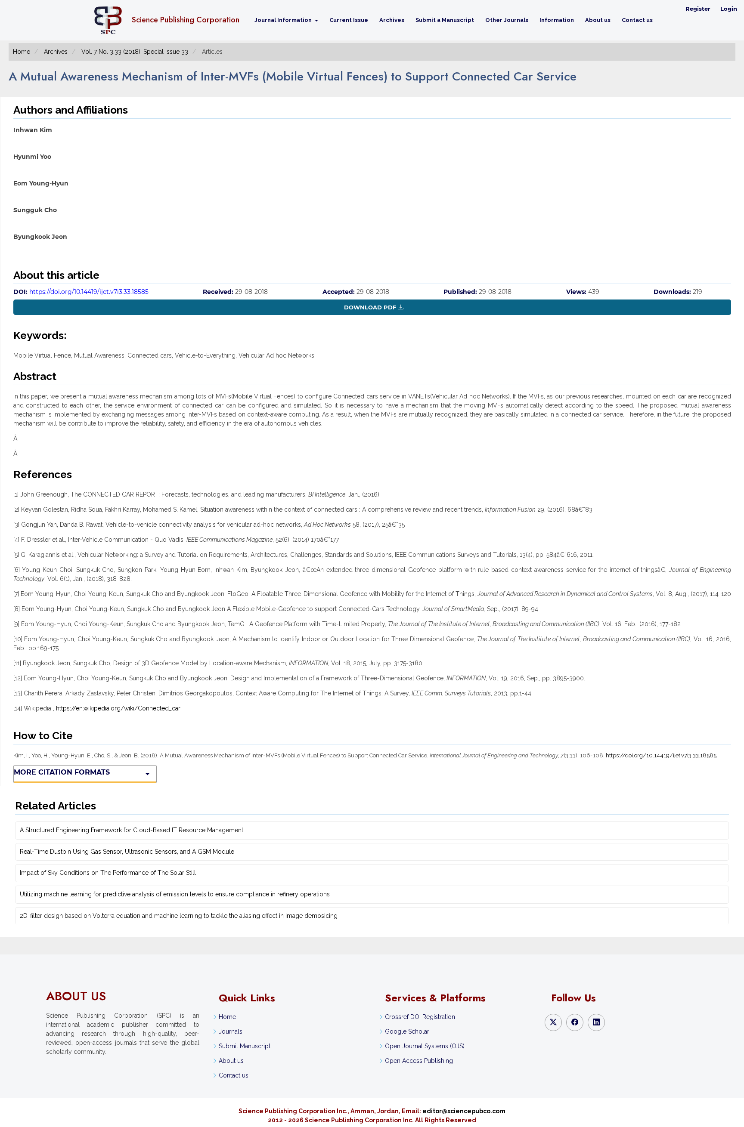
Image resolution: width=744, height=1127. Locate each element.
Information (556, 20)
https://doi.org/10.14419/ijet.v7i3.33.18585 (89, 292)
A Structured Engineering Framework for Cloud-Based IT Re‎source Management (131, 830)
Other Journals (506, 20)
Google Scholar (407, 1031)
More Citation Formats (62, 772)
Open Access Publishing (419, 1061)
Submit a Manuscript (444, 20)
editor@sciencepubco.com (463, 1111)
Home (21, 51)
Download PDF (370, 307)
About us (598, 20)
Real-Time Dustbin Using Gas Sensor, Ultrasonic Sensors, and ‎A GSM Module (127, 851)
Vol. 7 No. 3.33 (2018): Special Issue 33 (134, 51)
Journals (230, 1031)
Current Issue (348, 20)
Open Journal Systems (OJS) (425, 1046)
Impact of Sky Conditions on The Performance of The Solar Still (108, 872)
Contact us (637, 20)
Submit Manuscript (244, 1046)
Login (728, 8)
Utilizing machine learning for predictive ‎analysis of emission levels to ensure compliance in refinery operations (175, 894)
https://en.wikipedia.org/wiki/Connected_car (118, 708)
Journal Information (283, 20)
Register (697, 8)
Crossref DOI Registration (420, 1017)
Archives (391, 20)
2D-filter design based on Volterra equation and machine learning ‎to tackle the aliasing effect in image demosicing (179, 915)
